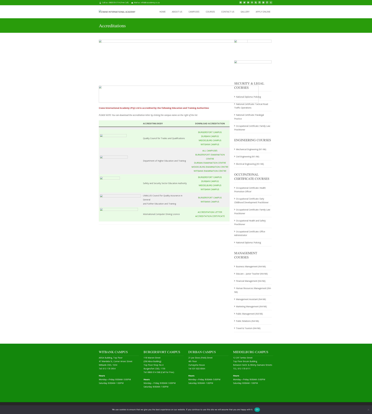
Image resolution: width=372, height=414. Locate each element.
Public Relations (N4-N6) (247, 321)
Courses (210, 11)
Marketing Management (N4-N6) (251, 306)
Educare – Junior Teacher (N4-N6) (252, 273)
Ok (257, 409)
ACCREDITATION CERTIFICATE (210, 216)
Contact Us (227, 11)
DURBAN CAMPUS (210, 136)
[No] (368, 409)
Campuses (194, 11)
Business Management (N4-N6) (251, 266)
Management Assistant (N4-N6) (251, 299)
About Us (177, 11)
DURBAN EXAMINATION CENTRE (210, 162)
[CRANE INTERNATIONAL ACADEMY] (114, 11)
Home (162, 11)
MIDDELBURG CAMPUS (210, 140)
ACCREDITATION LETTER (210, 212)
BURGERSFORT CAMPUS (210, 132)
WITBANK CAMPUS (210, 144)
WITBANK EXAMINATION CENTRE (210, 171)
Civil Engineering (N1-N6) (247, 156)
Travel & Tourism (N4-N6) (248, 328)
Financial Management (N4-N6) (250, 281)
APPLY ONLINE (263, 11)
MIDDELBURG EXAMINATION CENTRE (210, 166)
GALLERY (245, 11)
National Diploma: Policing (248, 96)
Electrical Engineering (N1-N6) (250, 164)
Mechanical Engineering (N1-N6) (251, 149)
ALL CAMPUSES (209, 150)
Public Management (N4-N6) (249, 313)
